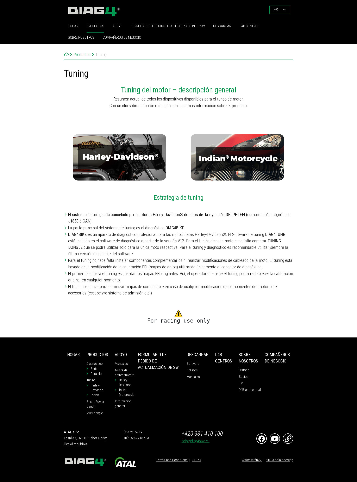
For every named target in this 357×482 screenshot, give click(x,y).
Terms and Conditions (172, 460)
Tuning (91, 380)
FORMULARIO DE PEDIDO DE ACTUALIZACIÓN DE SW (168, 26)
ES (276, 9)
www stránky (252, 460)
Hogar (73, 26)
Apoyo (117, 26)
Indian (95, 395)
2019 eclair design (279, 460)
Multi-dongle (95, 413)
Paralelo (96, 374)
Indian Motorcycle (126, 392)
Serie (94, 369)
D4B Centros (249, 26)
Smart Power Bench (95, 404)
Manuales (121, 364)
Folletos (192, 370)
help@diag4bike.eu (195, 441)
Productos (95, 26)
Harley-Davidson (97, 387)
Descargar (222, 26)
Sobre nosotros (81, 37)
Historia (244, 370)
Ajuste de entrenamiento (124, 372)
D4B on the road (250, 390)
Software (193, 364)
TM (241, 383)
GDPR (196, 460)
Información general (123, 403)
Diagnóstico (95, 364)
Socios (243, 377)
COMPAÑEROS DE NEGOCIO (122, 37)
